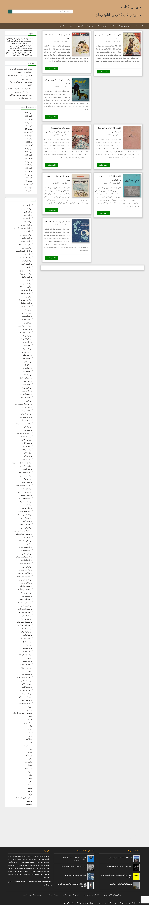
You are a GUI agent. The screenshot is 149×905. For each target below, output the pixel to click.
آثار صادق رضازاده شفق (24, 485)
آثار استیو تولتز (27, 261)
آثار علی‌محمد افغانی (25, 511)
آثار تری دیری (27, 329)
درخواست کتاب (101, 26)
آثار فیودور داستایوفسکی (24, 534)
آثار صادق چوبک (27, 482)
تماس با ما (60, 26)
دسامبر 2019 (28, 171)
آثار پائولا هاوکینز (26, 319)
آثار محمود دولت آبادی (24, 589)
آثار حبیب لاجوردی (26, 394)
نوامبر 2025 (28, 122)
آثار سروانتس (27, 469)
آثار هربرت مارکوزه (25, 654)
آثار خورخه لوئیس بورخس (23, 404)
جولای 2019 (28, 188)
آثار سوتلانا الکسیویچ (25, 472)
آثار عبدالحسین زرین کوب (23, 498)
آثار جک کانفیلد (27, 358)
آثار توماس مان (27, 335)
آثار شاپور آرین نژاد (25, 475)
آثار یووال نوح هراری (25, 703)
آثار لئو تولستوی (27, 567)
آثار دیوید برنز (27, 430)
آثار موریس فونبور (26, 615)
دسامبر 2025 (28, 119)
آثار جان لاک (28, 345)
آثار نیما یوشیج (27, 641)
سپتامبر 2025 (28, 129)
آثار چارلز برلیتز (27, 388)
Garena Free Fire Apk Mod (132, 819)
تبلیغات (69, 26)
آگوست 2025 (28, 132)
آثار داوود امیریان (26, 414)
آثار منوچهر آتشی (26, 606)
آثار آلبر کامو (28, 212)
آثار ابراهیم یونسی (26, 235)
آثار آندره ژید (28, 231)
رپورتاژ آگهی (28, 755)
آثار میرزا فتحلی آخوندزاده (23, 625)
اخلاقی (30, 716)
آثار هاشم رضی (27, 648)
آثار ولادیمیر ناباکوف (25, 664)
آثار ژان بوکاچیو (27, 449)
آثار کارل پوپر (27, 537)
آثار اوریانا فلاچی (26, 290)
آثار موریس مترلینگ (25, 619)
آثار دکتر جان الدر (26, 420)
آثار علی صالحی (27, 508)
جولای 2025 (28, 135)
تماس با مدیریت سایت (70, 895)
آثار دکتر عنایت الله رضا (24, 423)
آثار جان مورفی (27, 349)
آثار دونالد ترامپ (26, 427)
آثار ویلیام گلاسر (26, 687)
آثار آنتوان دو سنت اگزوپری (23, 228)
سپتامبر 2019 (28, 181)
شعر (30, 781)
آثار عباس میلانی (26, 495)
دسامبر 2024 (28, 158)
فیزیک (30, 791)
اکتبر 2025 (29, 126)
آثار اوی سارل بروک (25, 300)
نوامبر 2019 (28, 175)
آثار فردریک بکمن (26, 518)
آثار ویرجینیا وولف (26, 667)
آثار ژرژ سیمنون (27, 459)
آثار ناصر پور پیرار (26, 638)
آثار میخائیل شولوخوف (24, 622)
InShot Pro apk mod (134, 838)
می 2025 (29, 142)
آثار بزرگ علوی (27, 313)
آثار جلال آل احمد (26, 365)
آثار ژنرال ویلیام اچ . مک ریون (22, 462)
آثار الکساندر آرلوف (25, 274)
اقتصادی (29, 720)
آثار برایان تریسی (26, 306)
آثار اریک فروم (27, 254)
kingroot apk (136, 825)
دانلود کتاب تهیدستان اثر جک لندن (57, 221)
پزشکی (29, 729)
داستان (30, 742)
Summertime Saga (135, 841)
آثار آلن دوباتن (27, 215)
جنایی (30, 736)
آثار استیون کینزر (26, 264)
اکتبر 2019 (29, 178)
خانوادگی (29, 739)
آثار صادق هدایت (26, 488)
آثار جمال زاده (27, 368)
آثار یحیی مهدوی (26, 693)
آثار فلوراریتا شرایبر (25, 528)
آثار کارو (29, 544)
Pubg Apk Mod (136, 815)
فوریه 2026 (28, 113)
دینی (30, 749)
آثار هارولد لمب (27, 645)
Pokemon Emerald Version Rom (39, 882)
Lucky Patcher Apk (134, 832)
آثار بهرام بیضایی (26, 316)
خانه (142, 26)
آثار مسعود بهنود (27, 596)
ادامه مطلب (103, 72)
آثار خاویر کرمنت (26, 401)
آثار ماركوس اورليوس (25, 573)
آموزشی (29, 707)
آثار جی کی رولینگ (26, 378)
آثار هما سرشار (27, 661)
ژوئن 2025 (28, 139)
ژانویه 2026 (28, 116)
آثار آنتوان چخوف (26, 225)
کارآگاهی (29, 794)
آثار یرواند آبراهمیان (25, 697)
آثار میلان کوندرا (27, 635)
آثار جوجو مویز (27, 371)
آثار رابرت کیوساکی (25, 436)
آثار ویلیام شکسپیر (26, 680)
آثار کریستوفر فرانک (25, 547)
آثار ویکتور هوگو (27, 671)
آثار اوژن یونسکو (26, 293)
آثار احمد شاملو (27, 238)
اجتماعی (29, 710)
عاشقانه (29, 785)
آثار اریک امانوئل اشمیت (24, 251)
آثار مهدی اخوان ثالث (25, 609)
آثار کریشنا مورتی (26, 550)
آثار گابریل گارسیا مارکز (24, 557)
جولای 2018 (28, 191)
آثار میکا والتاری (27, 628)
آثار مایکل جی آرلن (25, 580)
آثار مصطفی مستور (25, 599)
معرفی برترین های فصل (24, 798)
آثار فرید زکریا (27, 521)
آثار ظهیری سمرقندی (25, 492)
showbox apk (136, 822)
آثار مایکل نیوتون (26, 583)
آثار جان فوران (27, 342)
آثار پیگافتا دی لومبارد (25, 326)
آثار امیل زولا (28, 280)
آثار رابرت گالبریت (26, 440)
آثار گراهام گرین (26, 560)
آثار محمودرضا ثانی (25, 593)
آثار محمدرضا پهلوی (25, 586)
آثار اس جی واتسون (25, 257)
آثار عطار (29, 505)
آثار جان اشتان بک (26, 339)
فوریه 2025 (28, 152)
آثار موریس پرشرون (25, 612)
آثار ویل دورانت (27, 674)
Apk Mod (138, 812)
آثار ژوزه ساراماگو (26, 466)
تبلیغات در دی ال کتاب (91, 895)
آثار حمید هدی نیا (26, 397)
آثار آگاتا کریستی (26, 209)
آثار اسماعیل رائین (26, 270)
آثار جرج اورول (27, 352)
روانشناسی (28, 762)
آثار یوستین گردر (26, 700)
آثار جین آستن (27, 381)
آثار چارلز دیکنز (27, 391)
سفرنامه (29, 772)
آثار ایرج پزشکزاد (26, 303)
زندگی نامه (28, 768)
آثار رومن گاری (27, 443)
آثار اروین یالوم (27, 248)
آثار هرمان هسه (27, 658)
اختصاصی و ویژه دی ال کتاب (22, 713)
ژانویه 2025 (28, 155)
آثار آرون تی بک (27, 205)
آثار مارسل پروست (25, 570)
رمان (30, 759)
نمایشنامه (29, 804)
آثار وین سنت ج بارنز (25, 690)
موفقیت (29, 801)
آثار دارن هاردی (27, 407)
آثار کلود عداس (27, 554)
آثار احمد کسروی (26, 241)
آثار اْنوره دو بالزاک (26, 287)
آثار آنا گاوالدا (28, 222)
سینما (30, 778)
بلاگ (135, 26)
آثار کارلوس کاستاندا (25, 541)
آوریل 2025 (28, 145)
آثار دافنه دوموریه (26, 410)
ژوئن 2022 (28, 165)
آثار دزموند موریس (26, 417)
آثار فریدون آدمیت (26, 524)
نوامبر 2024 (28, 161)
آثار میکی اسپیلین (26, 632)
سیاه (30, 775)
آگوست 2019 (28, 184)
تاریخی (30, 733)
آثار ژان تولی (28, 453)
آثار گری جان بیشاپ (25, 563)
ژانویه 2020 (28, 168)
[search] (10, 11)
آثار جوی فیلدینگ (26, 375)
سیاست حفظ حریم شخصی (32, 895)
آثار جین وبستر (27, 384)
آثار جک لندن (28, 362)
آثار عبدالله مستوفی (25, 501)
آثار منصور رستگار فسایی (23, 602)
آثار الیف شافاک (27, 277)
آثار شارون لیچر (27, 479)
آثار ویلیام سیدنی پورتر (24, 677)
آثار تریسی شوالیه (26, 332)
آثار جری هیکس (27, 355)
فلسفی (29, 788)
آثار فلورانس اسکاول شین (23, 531)
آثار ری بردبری (27, 446)
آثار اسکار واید (27, 267)
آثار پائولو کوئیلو (27, 322)
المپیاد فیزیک (28, 723)
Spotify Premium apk (134, 828)
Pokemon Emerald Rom (133, 835)
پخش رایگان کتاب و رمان (84, 26)
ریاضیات (29, 765)
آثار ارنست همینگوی (25, 244)
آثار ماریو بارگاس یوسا (24, 576)
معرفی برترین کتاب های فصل (120, 26)
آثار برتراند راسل (26, 309)
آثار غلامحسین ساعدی (25, 514)
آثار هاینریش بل (27, 651)
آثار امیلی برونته (26, 283)
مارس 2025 (28, 148)
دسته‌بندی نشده (27, 746)
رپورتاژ (30, 752)
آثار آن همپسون (27, 218)
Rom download (19, 882)
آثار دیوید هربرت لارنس (24, 433)
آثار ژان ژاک (28, 456)
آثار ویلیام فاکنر (27, 684)
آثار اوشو (29, 296)
